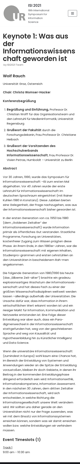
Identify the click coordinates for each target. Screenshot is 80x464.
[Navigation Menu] (72, 13)
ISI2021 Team (15, 64)
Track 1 (7, 447)
